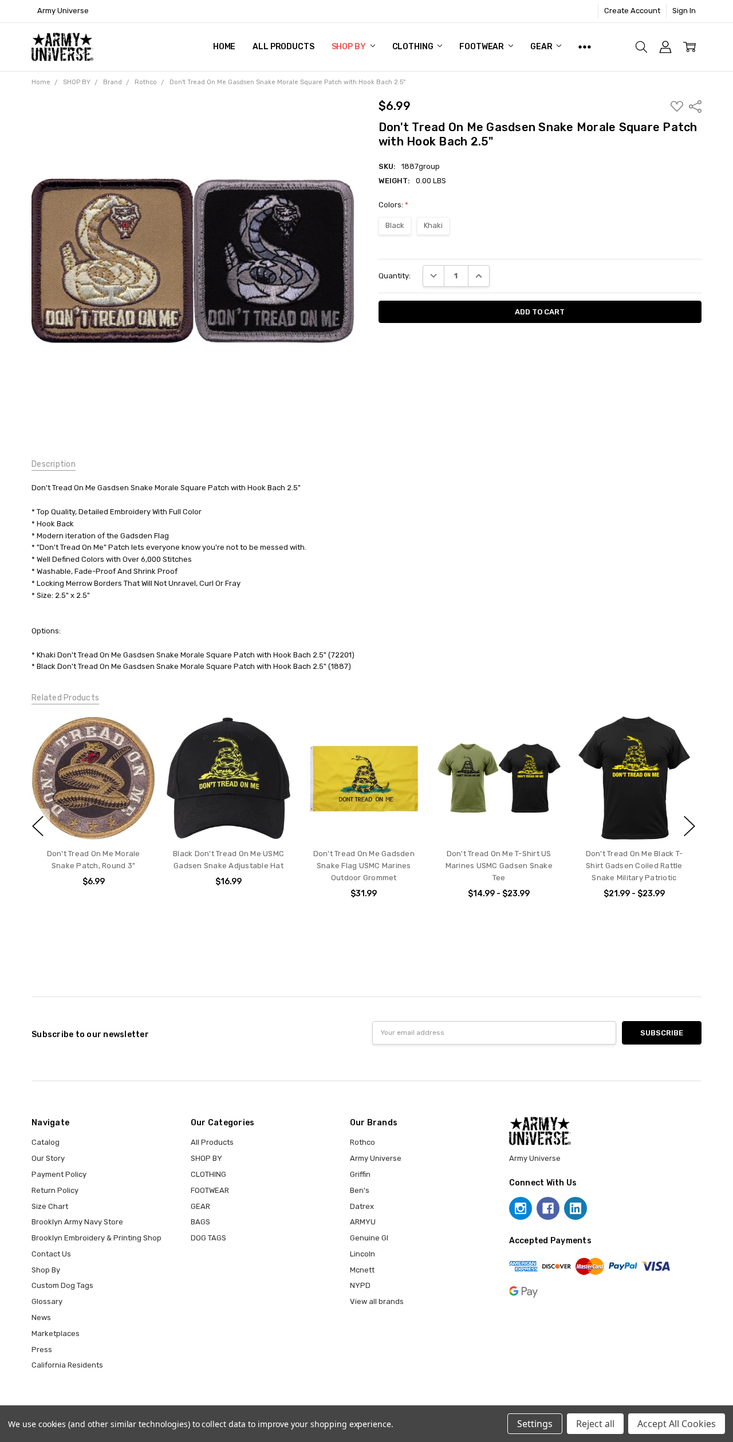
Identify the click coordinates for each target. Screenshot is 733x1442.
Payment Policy (58, 1174)
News (41, 1317)
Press (41, 1349)
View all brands (377, 1301)
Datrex (362, 1206)
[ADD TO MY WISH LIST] (135, 735)
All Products (283, 47)
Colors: (393, 204)
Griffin (360, 1174)
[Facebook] (548, 1208)
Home (224, 47)
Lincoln (362, 1254)
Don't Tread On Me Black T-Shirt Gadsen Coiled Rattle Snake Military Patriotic (634, 865)
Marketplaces (55, 1333)
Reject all (595, 1423)
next (689, 826)
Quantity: (395, 275)
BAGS (200, 1222)
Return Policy (54, 1190)
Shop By (45, 1270)
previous (38, 826)
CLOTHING (413, 47)
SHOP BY (350, 47)
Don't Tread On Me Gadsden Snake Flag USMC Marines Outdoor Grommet (363, 865)
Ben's (359, 1190)
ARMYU (363, 1222)
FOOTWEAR (482, 47)
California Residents (67, 1365)
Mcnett (362, 1270)
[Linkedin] (575, 1208)
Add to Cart (93, 817)
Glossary (46, 1301)
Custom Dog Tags (62, 1285)
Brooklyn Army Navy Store (77, 1222)
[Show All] (585, 47)
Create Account (632, 10)
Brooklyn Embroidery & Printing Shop (96, 1238)
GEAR (542, 47)
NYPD (360, 1285)
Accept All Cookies (676, 1423)
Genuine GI (369, 1238)
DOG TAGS (208, 1238)
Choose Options (498, 817)
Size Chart (49, 1206)
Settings (535, 1423)
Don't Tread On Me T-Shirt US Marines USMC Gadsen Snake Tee (498, 865)
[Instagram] (520, 1208)
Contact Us (51, 1254)
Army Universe (375, 1158)
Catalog (45, 1142)
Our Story (48, 1158)
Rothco (362, 1142)
